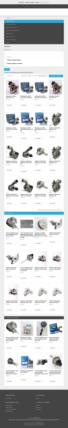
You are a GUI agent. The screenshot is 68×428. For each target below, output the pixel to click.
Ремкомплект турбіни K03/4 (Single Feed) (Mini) (26, 338)
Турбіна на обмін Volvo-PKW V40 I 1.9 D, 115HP (40, 195)
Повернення (38, 407)
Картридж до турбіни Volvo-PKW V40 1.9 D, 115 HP (41, 129)
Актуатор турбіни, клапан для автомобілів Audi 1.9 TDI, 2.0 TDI (41, 339)
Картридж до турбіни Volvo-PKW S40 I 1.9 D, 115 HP (26, 129)
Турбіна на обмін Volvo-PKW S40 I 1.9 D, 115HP (40, 162)
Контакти (38, 405)
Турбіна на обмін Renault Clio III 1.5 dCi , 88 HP (41, 301)
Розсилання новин (9, 411)
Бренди (37, 398)
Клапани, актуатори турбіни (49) (12, 30)
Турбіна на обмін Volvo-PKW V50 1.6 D (54, 195)
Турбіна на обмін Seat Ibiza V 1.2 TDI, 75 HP (11, 268)
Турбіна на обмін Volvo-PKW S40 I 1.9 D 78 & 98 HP (26, 163)
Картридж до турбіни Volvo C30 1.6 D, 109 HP (26, 97)
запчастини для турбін (32, 419)
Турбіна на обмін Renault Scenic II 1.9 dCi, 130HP (55, 268)
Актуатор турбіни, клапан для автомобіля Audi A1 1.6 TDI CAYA (26, 269)
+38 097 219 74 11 (44, 2)
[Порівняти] (16, 105)
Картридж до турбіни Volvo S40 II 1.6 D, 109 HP (41, 97)
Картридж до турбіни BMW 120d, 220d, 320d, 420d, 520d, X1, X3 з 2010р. (41, 234)
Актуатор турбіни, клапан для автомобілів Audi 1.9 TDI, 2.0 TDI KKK (12, 234)
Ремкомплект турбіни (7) (11, 39)
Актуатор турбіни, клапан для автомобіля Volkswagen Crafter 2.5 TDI (41, 372)
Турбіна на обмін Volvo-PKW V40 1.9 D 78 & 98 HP (12, 195)
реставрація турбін (41, 419)
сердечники (48, 419)
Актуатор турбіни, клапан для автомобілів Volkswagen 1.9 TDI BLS (12, 372)
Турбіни (10, 419)
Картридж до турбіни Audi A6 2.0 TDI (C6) (26, 371)
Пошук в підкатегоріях (14, 60)
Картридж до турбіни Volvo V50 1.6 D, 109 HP (11, 128)
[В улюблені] (14, 105)
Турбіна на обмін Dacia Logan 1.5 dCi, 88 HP (54, 301)
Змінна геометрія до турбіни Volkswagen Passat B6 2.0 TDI (54, 339)
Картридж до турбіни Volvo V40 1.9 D (54, 97)
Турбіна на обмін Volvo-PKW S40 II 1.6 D (54, 162)
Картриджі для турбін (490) (11, 27)
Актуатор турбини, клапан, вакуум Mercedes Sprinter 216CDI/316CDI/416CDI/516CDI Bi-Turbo (27, 235)
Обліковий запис (8, 405)
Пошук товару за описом (14, 63)
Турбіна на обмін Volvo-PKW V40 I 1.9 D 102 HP (26, 195)
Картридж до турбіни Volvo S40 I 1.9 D (11, 97)
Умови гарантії (8, 398)
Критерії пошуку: (7, 49)
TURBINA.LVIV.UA (36, 418)
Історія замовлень (9, 407)
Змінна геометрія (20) (10, 36)
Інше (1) (7, 42)
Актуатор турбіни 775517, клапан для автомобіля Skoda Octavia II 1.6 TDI (55, 372)
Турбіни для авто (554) (10, 24)
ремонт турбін (15, 419)
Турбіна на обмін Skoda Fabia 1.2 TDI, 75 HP (55, 233)
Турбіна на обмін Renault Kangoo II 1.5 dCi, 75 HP (26, 301)
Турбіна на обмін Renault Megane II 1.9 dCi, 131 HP (41, 268)
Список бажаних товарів (10, 409)
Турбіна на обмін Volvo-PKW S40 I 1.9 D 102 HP (11, 162)
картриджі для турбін (22, 419)
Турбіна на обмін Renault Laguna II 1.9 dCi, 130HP (12, 301)
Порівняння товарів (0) (56, 75)
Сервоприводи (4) (9, 33)
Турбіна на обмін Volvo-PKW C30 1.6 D (54, 128)
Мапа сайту (38, 409)
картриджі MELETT (55, 419)
